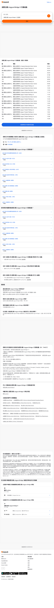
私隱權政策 (8, 576)
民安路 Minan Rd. (36, 402)
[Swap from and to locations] (48, 15)
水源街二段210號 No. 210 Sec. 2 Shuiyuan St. (13, 421)
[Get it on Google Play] (5, 573)
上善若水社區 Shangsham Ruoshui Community (23, 418)
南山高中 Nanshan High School (27, 416)
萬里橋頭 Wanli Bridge (43, 410)
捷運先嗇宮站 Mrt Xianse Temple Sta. (11, 405)
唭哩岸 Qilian (6, 413)
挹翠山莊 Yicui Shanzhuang (42, 416)
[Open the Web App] (23, 573)
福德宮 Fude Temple (7, 418)
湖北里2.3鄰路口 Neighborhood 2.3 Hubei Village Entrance (33, 408)
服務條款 (3, 576)
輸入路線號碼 (30, 558)
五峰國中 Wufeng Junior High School (11, 416)
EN (3, 568)
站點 (29, 565)
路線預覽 (23, 259)
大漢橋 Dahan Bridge (7, 400)
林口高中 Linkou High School (27, 405)
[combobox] (27, 15)
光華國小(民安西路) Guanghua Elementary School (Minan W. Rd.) (24, 413)
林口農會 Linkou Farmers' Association (11, 410)
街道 (29, 562)
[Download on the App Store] (14, 573)
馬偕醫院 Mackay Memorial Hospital (29, 410)
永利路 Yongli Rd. (6, 402)
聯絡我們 (14, 576)
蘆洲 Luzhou (5, 393)
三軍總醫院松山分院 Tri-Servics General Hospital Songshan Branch (28, 400)
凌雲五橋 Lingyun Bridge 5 (8, 387)
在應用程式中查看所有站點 (27, 124)
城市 (29, 567)
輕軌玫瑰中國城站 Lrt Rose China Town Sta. (21, 402)
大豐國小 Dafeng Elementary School (11, 408)
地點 (29, 560)
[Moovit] (5, 2)
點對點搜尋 (30, 569)
